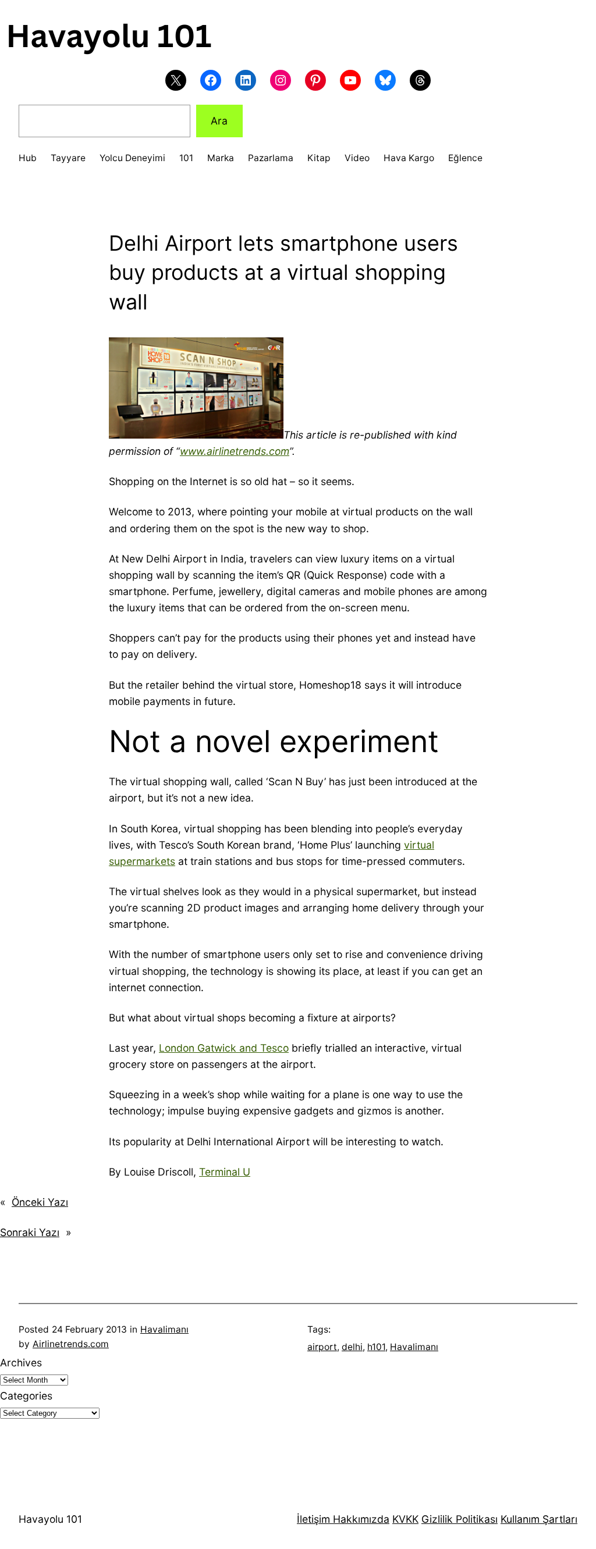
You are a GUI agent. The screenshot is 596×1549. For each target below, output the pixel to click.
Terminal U (224, 1172)
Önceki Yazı (40, 1202)
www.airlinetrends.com (234, 451)
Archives (21, 1362)
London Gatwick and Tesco (224, 1048)
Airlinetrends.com (71, 1343)
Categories (26, 1396)
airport (322, 1346)
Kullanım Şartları (539, 1519)
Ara (219, 121)
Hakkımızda (359, 1519)
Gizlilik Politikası (459, 1519)
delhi (352, 1346)
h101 (376, 1346)
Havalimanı (164, 1329)
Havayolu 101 (50, 1519)
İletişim (313, 1519)
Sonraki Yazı (29, 1232)
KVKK (405, 1519)
